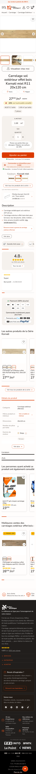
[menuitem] (5, 60)
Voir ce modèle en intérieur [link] (24, 415)
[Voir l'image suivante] (24, 352)
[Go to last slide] (2, 33)
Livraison (5, 452)
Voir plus (7, 236)
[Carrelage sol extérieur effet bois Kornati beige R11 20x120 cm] (25, 178)
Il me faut (18, 119)
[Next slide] (33, 60)
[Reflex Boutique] (14, 7)
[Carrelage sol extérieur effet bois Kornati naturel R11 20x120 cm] (11, 178)
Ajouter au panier (18, 155)
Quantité (18, 132)
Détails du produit (9, 398)
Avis (3, 458)
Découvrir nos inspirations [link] (14, 688)
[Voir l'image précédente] (4, 352)
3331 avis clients (14, 651)
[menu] (4, 7)
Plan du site (18, 772)
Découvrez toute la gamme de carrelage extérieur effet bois (15, 229)
